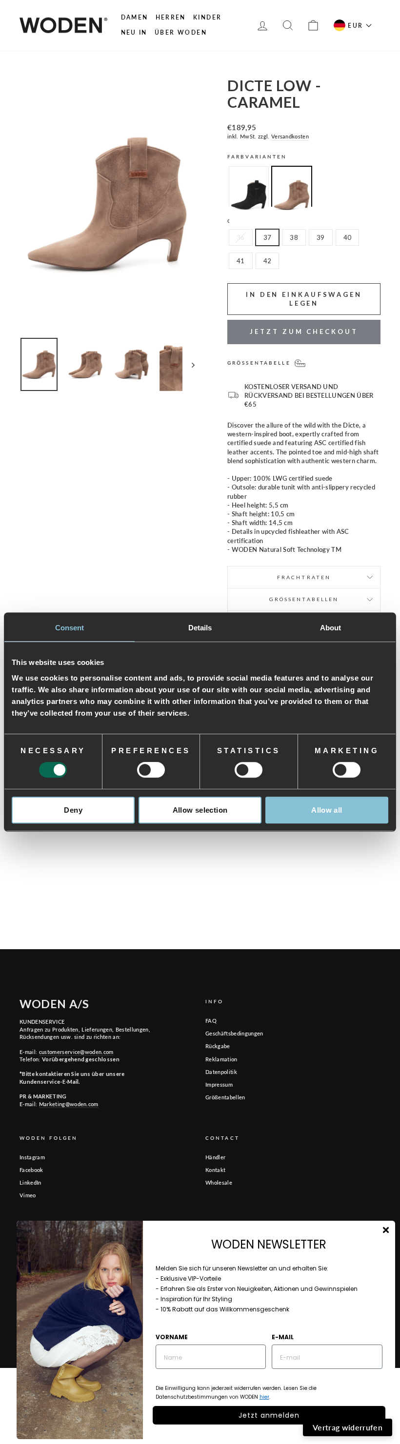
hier (264, 1397)
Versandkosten (290, 136)
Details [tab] (200, 628)
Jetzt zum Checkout (304, 331)
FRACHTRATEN (304, 577)
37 (267, 237)
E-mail (283, 1337)
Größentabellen (225, 1097)
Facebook (31, 1170)
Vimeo (28, 1195)
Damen (134, 17)
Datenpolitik (221, 1072)
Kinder (207, 17)
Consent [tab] (69, 628)
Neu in (134, 32)
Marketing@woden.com (69, 1104)
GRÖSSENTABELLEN (304, 599)
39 (321, 237)
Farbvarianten (257, 156)
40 (347, 237)
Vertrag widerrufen (347, 1427)
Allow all (326, 810)
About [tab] (330, 628)
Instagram (32, 1157)
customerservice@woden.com (76, 1052)
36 (241, 237)
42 (267, 261)
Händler (215, 1157)
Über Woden (181, 32)
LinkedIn (30, 1182)
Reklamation (221, 1059)
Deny (73, 810)
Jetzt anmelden (269, 1415)
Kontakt (215, 1170)
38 (294, 237)
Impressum (219, 1084)
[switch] (151, 770)
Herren (171, 17)
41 (241, 261)
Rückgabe (217, 1046)
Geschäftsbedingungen (234, 1033)
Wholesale (218, 1182)
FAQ (211, 1020)
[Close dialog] (385, 1230)
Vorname (172, 1337)
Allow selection (200, 810)
